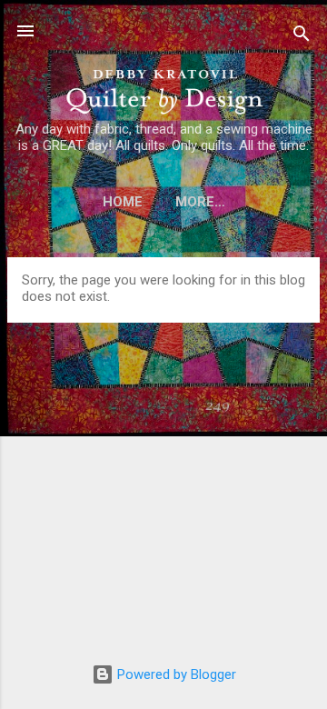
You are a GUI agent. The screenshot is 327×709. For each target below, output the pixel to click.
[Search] (301, 37)
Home (123, 202)
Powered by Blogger (175, 674)
